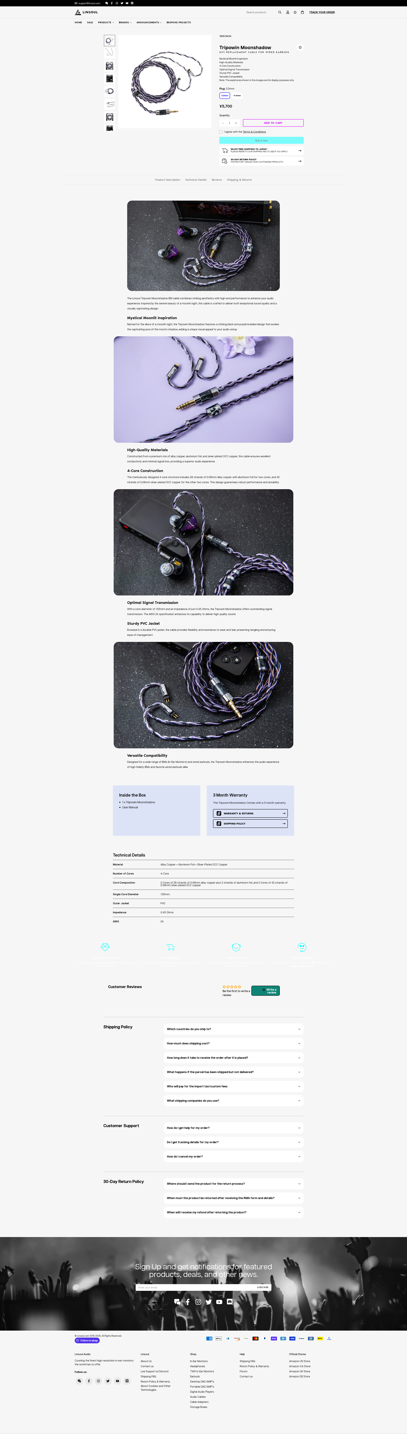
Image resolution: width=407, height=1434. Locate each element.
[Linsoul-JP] (86, 12)
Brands (124, 22)
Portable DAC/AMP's (202, 1386)
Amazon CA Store (299, 1366)
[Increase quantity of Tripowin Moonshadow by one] (236, 123)
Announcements (148, 22)
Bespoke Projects (179, 22)
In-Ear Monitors (199, 1361)
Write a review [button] (271, 990)
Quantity (224, 115)
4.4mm (237, 95)
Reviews (217, 180)
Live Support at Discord (154, 1371)
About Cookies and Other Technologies (156, 1387)
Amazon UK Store (299, 1371)
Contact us (147, 1366)
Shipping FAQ (148, 1376)
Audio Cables (198, 1396)
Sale (90, 22)
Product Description (167, 180)
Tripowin (225, 36)
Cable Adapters (199, 1401)
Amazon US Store (299, 1361)
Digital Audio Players (202, 1391)
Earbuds (195, 1376)
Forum (243, 1371)
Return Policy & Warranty (155, 1381)
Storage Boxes (198, 1407)
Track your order (322, 12)
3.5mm (224, 95)
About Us (146, 1361)
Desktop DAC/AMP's (202, 1381)
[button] (302, 12)
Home (78, 22)
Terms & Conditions (254, 131)
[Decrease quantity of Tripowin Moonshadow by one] (223, 123)
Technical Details (196, 180)
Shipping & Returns (239, 180)
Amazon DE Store (299, 1376)
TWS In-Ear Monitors (202, 1371)
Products (104, 22)
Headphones (197, 1366)
